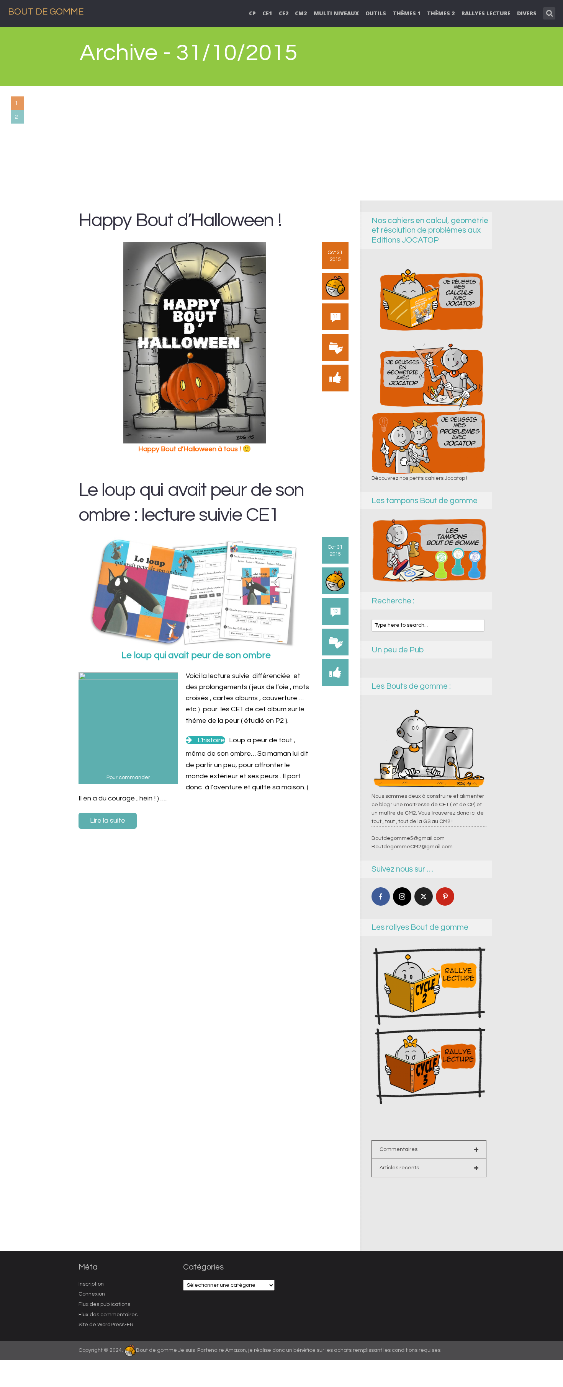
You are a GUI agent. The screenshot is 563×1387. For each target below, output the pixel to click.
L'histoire (211, 740)
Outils (375, 13)
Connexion (92, 1294)
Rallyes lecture (486, 13)
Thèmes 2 (441, 13)
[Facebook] (381, 896)
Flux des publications (104, 1304)
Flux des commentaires (108, 1314)
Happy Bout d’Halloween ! (180, 220)
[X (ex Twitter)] (423, 896)
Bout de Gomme (45, 11)
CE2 (283, 13)
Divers (527, 13)
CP (252, 13)
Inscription (91, 1284)
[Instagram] (402, 896)
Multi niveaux (336, 13)
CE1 (267, 13)
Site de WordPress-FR (106, 1324)
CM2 (301, 13)
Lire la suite (107, 820)
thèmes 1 (407, 13)
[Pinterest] (445, 896)
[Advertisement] (281, 143)
